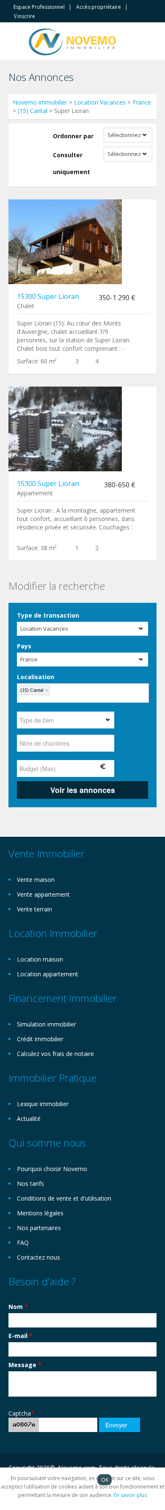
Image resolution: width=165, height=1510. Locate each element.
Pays (24, 646)
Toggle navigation (15, 42)
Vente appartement (43, 894)
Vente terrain (34, 909)
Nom (18, 1307)
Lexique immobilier (43, 1104)
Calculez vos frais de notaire (55, 1054)
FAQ (23, 1243)
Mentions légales (40, 1213)
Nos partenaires (39, 1228)
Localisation (35, 677)
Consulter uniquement (71, 163)
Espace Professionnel (39, 7)
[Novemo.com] (72, 41)
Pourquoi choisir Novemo (52, 1169)
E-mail (20, 1336)
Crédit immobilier (40, 1039)
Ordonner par (73, 136)
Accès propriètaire (98, 7)
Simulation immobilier (46, 1024)
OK (104, 1479)
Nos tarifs (30, 1184)
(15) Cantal (32, 111)
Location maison (40, 959)
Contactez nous (38, 1257)
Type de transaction (48, 615)
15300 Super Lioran (48, 296)
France (141, 102)
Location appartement (47, 974)
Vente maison (36, 880)
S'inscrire (24, 16)
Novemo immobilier (40, 102)
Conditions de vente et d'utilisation (64, 1198)
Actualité (29, 1119)
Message (24, 1365)
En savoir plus (130, 1495)
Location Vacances (100, 102)
